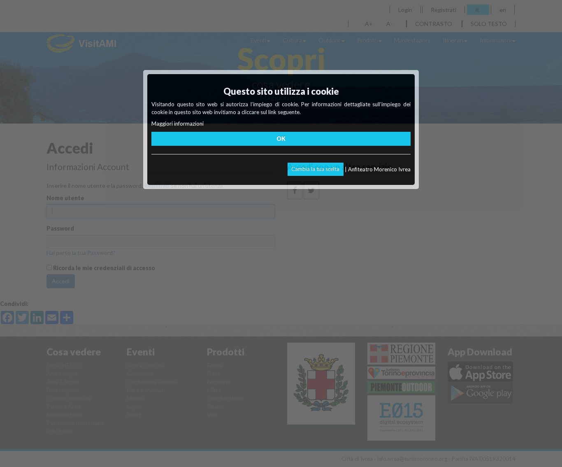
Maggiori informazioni (177, 123)
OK (281, 138)
